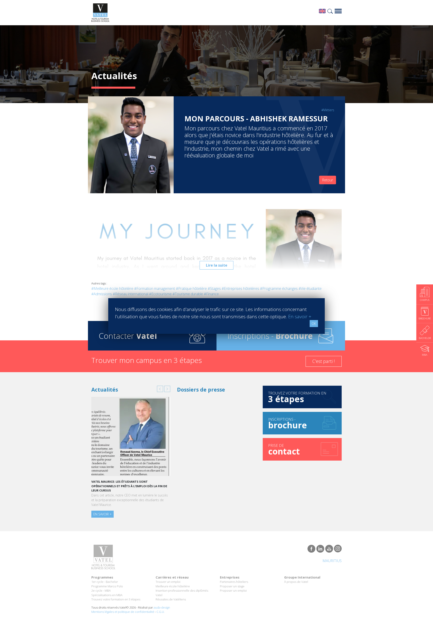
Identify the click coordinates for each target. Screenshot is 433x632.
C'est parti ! (323, 361)
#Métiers (327, 110)
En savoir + (102, 514)
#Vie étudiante (310, 288)
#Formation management (154, 288)
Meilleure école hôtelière (173, 586)
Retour (327, 180)
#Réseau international (130, 293)
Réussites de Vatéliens (171, 599)
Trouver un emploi (168, 582)
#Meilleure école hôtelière (112, 288)
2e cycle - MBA (101, 590)
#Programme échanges (279, 288)
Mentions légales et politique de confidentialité (122, 612)
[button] (160, 389)
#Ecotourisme (160, 293)
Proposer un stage (232, 586)
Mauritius (332, 560)
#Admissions (101, 293)
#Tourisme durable (188, 293)
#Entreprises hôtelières (240, 288)
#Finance (211, 293)
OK (314, 323)
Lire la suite (216, 265)
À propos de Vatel (296, 582)
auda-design (162, 607)
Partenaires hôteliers (234, 582)
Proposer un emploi (233, 590)
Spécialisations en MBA (106, 595)
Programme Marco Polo (107, 586)
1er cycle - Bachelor (104, 582)
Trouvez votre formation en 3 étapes (115, 599)
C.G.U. (161, 612)
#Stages (214, 288)
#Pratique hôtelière (191, 288)
